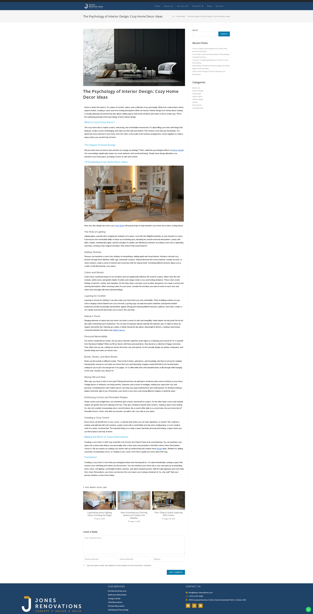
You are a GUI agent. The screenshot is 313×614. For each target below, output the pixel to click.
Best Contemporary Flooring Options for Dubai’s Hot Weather (134, 515)
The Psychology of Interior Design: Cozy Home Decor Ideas (208, 16)
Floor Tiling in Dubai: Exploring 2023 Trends (168, 514)
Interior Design (197, 99)
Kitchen (195, 102)
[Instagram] (194, 605)
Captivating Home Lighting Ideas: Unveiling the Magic (99, 514)
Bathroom (196, 88)
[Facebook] (188, 605)
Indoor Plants (197, 96)
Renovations (197, 105)
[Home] (173, 16)
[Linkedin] (200, 605)
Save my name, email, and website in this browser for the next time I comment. (119, 565)
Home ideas (196, 94)
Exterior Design (197, 91)
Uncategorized (197, 108)
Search (195, 30)
